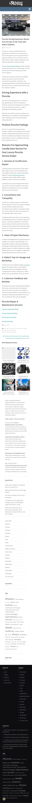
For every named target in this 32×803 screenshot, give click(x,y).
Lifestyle (7, 555)
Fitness (18, 622)
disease (20, 617)
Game (6, 542)
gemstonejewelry (14, 624)
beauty (12, 602)
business (9, 605)
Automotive (7, 602)
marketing (23, 634)
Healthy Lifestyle (19, 631)
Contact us (7, 680)
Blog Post (6, 677)
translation (7, 646)
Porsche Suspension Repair (10, 313)
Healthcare (9, 631)
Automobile (7, 325)
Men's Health (21, 637)
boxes (17, 602)
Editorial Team (7, 47)
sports (24, 641)
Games (7, 624)
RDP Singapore (8, 641)
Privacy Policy (7, 682)
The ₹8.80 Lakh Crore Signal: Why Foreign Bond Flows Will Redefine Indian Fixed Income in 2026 (14, 502)
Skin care (14, 641)
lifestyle (15, 634)
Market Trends (14, 637)
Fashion (7, 536)
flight (22, 622)
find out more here (20, 419)
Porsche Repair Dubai (13, 66)
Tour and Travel (9, 576)
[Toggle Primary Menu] (29, 9)
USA (17, 646)
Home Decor (8, 552)
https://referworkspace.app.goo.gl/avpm (16, 465)
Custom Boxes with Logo (12, 610)
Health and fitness (17, 628)
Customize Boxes (9, 612)
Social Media (8, 570)
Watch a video (9, 419)
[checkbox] (4, 799)
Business (7, 524)
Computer (8, 530)
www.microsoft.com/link (11, 649)
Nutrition (7, 558)
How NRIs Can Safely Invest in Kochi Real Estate (16, 737)
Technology (8, 573)
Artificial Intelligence (19, 599)
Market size (7, 637)
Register (6, 674)
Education (7, 533)
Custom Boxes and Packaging (12, 607)
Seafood (7, 567)
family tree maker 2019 (17, 619)
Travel (12, 646)
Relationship (8, 564)
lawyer (9, 634)
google (21, 624)
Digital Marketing (11, 617)
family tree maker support (10, 622)
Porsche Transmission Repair (10, 309)
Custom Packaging (11, 614)
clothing (15, 605)
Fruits (6, 539)
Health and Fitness (10, 549)
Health (8, 627)
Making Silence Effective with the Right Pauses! (16, 734)
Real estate (8, 561)
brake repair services (19, 175)
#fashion (9, 599)
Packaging (17, 639)
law (6, 634)
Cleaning (7, 527)
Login (5, 672)
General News (9, 545)
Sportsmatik (7, 644)
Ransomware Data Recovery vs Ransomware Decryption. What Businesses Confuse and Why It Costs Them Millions (15, 746)
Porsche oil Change (7, 321)
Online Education (9, 639)
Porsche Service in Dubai (9, 317)
